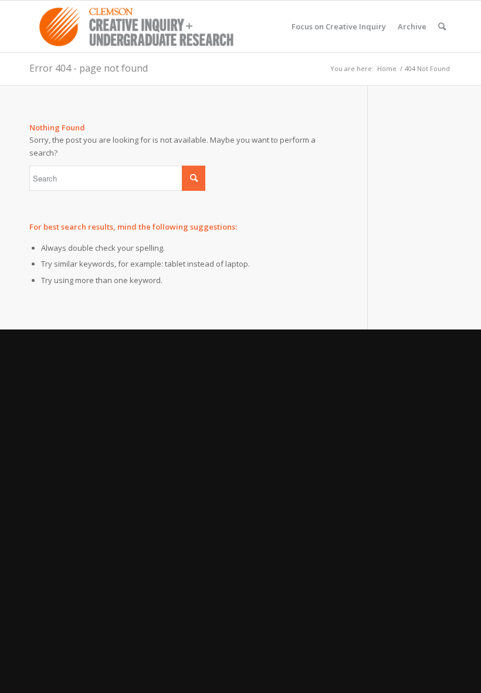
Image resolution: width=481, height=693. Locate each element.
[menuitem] (339, 26)
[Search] (442, 26)
